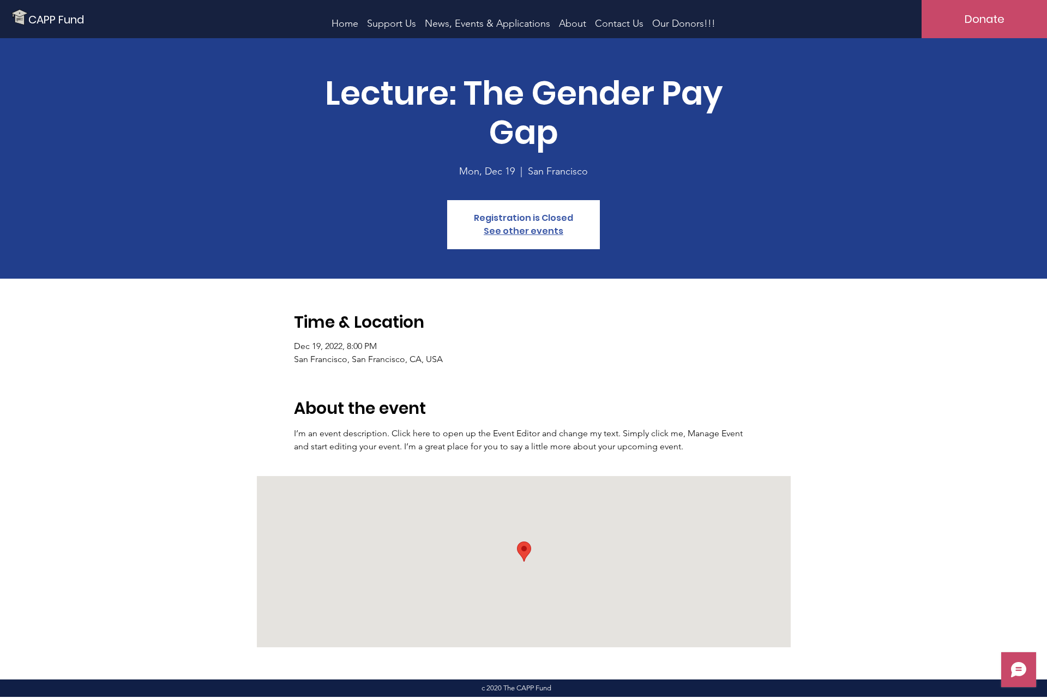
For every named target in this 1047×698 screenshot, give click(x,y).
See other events (523, 231)
